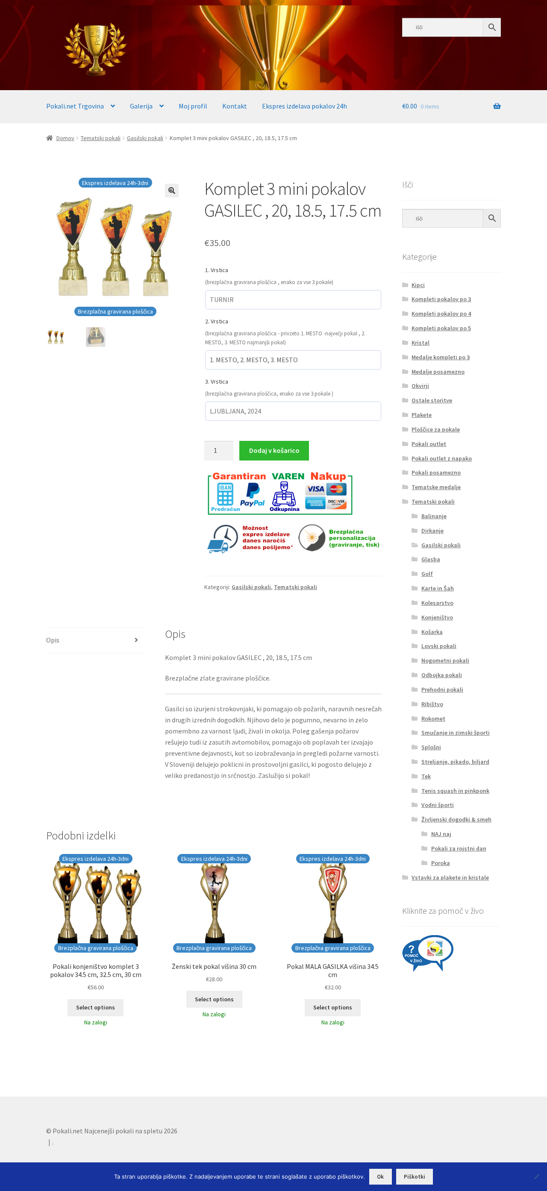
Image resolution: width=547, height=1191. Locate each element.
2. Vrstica (216, 321)
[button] (172, 190)
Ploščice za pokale (436, 429)
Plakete (422, 415)
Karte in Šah (437, 588)
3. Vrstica (216, 381)
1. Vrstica (216, 270)
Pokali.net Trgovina (75, 106)
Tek (426, 776)
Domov (65, 138)
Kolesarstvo (437, 603)
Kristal (420, 342)
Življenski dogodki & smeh (456, 819)
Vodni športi (437, 805)
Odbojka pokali (441, 675)
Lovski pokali (438, 646)
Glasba (430, 559)
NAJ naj (441, 834)
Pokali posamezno (436, 472)
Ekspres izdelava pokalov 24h (304, 106)
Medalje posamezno (438, 371)
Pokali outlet (429, 444)
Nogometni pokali (445, 660)
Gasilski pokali (145, 138)
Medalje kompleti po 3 (441, 357)
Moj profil (193, 106)
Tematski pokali (101, 138)
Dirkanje (432, 530)
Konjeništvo (437, 617)
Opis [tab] (52, 640)
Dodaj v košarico (274, 450)
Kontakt (234, 106)
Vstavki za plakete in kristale (450, 877)
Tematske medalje (436, 487)
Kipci (418, 285)
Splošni (431, 747)
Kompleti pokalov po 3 (441, 299)
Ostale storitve (432, 400)
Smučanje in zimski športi (455, 732)
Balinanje (434, 516)
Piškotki (414, 1176)
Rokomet (433, 718)
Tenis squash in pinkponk (455, 791)
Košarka (432, 632)
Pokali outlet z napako (442, 458)
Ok (380, 1176)
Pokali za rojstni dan (458, 848)
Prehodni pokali (442, 689)
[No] (536, 1176)
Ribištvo (432, 704)
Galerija (141, 106)
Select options (95, 1007)
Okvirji (420, 386)
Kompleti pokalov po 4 (441, 313)
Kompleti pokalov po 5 (441, 328)
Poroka (440, 863)
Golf (427, 574)
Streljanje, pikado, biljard (455, 762)
